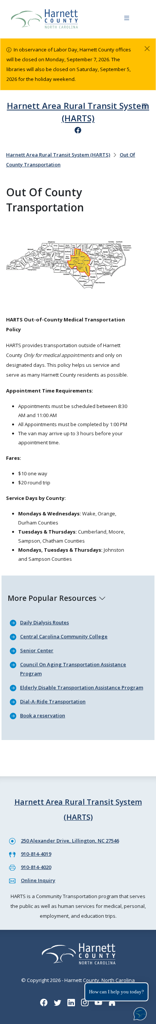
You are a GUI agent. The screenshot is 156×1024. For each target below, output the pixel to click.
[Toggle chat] (138, 1012)
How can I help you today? (116, 992)
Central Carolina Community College (64, 636)
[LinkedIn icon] (71, 1003)
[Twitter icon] (57, 1003)
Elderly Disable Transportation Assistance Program (81, 687)
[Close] (147, 49)
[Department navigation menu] (144, 106)
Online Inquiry (38, 880)
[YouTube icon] (98, 1003)
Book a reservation (42, 715)
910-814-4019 (36, 853)
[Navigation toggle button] (127, 19)
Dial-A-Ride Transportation (53, 701)
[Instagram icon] (85, 1003)
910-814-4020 (36, 867)
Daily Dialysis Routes (44, 622)
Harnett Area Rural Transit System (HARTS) (58, 154)
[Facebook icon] (78, 130)
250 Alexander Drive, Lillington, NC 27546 (70, 840)
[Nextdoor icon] (112, 1003)
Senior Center (36, 650)
